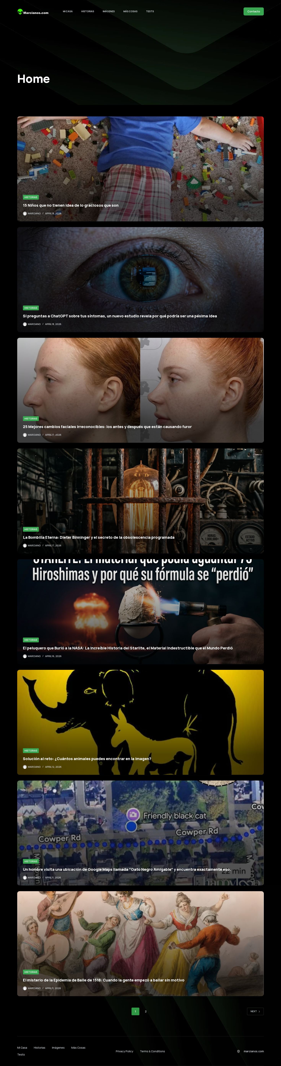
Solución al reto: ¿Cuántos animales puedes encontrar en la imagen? (87, 758)
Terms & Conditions (152, 1051)
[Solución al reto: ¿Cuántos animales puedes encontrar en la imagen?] (140, 722)
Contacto (253, 11)
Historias (87, 11)
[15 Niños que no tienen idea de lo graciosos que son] (140, 168)
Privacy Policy (124, 1051)
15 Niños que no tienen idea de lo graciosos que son (71, 205)
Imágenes (109, 11)
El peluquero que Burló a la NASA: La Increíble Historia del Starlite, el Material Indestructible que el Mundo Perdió (128, 648)
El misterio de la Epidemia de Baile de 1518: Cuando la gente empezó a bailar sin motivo (103, 980)
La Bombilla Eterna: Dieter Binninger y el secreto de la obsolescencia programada (99, 537)
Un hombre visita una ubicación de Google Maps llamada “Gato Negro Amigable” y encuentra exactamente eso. (127, 869)
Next (254, 1011)
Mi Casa (68, 11)
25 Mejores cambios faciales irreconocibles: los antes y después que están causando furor (107, 426)
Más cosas (130, 11)
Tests (150, 11)
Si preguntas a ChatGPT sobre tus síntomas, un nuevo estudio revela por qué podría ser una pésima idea (120, 316)
